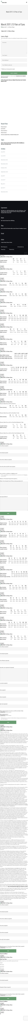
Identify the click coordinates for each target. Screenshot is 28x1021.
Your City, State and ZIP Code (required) (7, 466)
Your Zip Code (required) (4, 939)
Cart (6, 228)
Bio (1, 220)
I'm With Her (18, 142)
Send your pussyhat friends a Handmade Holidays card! (9, 134)
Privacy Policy (9, 242)
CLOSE (2, 266)
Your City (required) (3, 925)
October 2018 (4, 167)
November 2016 (4, 191)
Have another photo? (4, 714)
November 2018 (4, 163)
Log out (24, 228)
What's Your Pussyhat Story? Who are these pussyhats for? (11, 481)
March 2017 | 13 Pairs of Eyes (8, 31)
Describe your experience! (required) (7, 667)
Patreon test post (3, 126)
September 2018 (4, 171)
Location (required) (3, 683)
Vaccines (9, 144)
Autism (9, 142)
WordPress (16, 249)
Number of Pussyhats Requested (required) (8, 478)
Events (7, 220)
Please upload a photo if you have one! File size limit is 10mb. (11, 711)
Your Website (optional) (4, 660)
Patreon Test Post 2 (4, 130)
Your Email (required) (4, 452)
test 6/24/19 (3, 128)
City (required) (2, 690)
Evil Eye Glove (14, 210)
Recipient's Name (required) (5, 987)
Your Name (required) (4, 445)
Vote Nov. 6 (14, 211)
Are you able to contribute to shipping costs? (13, 475)
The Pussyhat (9, 211)
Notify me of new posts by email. (8, 69)
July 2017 (3, 175)
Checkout (9, 228)
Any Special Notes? (4, 496)
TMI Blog (12, 220)
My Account (13, 228)
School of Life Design (12, 246)
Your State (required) (4, 932)
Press (9, 220)
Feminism (13, 142)
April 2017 (3, 187)
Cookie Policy (3, 242)
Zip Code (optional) (3, 704)
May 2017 (3, 183)
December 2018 (4, 159)
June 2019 (3, 155)
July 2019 (3, 151)
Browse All (9, 212)
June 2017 (3, 179)
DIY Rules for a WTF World (6, 210)
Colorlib (7, 249)
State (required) (3, 697)
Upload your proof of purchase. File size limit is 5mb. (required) (12, 946)
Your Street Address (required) (6, 459)
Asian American (4, 142)
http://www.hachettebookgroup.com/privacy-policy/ (18, 886)
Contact (4, 220)
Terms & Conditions (19, 228)
